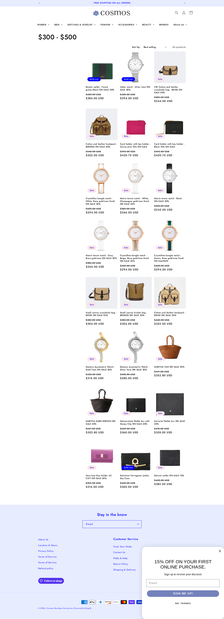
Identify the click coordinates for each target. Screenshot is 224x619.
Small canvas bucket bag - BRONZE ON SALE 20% (133, 314)
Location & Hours (48, 545)
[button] (176, 12)
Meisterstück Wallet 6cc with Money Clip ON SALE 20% (135, 422)
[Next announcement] (184, 3)
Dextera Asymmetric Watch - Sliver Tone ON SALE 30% (134, 368)
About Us (43, 539)
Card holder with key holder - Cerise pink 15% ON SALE (135, 145)
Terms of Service (47, 556)
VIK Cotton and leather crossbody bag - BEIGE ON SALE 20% (168, 90)
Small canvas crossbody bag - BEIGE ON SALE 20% (101, 314)
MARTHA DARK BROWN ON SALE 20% (100, 422)
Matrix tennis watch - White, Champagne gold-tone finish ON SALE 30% (134, 201)
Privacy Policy (46, 551)
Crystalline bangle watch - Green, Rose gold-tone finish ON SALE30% (169, 258)
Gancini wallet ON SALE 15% (169, 475)
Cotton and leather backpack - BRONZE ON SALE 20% (101, 145)
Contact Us (119, 552)
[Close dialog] (219, 551)
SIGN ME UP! (183, 593)
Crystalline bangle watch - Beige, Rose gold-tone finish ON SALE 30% (134, 258)
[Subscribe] (137, 524)
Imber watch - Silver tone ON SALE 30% (135, 88)
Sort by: (136, 47)
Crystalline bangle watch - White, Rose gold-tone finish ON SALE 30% (100, 201)
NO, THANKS (183, 603)
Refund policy (45, 568)
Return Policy (120, 564)
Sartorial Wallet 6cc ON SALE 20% (169, 422)
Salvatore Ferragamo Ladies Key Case (134, 477)
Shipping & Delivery (124, 569)
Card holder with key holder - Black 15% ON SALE (169, 145)
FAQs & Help (120, 558)
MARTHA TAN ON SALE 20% (169, 367)
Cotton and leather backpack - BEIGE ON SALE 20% (169, 314)
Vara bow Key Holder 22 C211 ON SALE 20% (99, 477)
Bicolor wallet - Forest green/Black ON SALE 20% (100, 88)
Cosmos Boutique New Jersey (60, 608)
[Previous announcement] (39, 3)
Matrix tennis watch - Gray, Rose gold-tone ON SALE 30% (101, 257)
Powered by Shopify (83, 608)
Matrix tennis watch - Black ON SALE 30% (168, 200)
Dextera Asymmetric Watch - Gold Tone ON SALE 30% (100, 368)
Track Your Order (122, 546)
